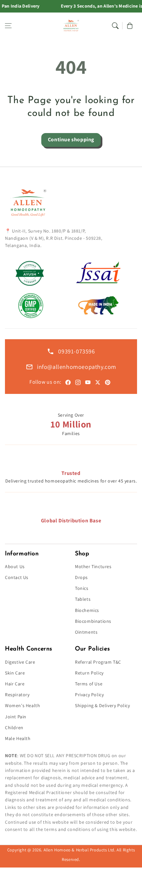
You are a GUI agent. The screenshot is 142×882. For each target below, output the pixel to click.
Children (14, 727)
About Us (15, 566)
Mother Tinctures (93, 566)
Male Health (18, 738)
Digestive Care (20, 662)
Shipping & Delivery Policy (102, 705)
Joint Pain (15, 717)
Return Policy (89, 673)
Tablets (82, 599)
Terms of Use (88, 684)
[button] (8, 25)
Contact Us (16, 577)
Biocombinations (93, 621)
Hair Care (14, 684)
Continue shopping (71, 139)
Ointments (86, 632)
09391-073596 (76, 351)
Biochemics (87, 610)
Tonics (82, 588)
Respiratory (17, 695)
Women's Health (22, 705)
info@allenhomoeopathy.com (76, 367)
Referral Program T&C (98, 662)
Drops (81, 577)
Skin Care (15, 673)
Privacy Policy (89, 695)
